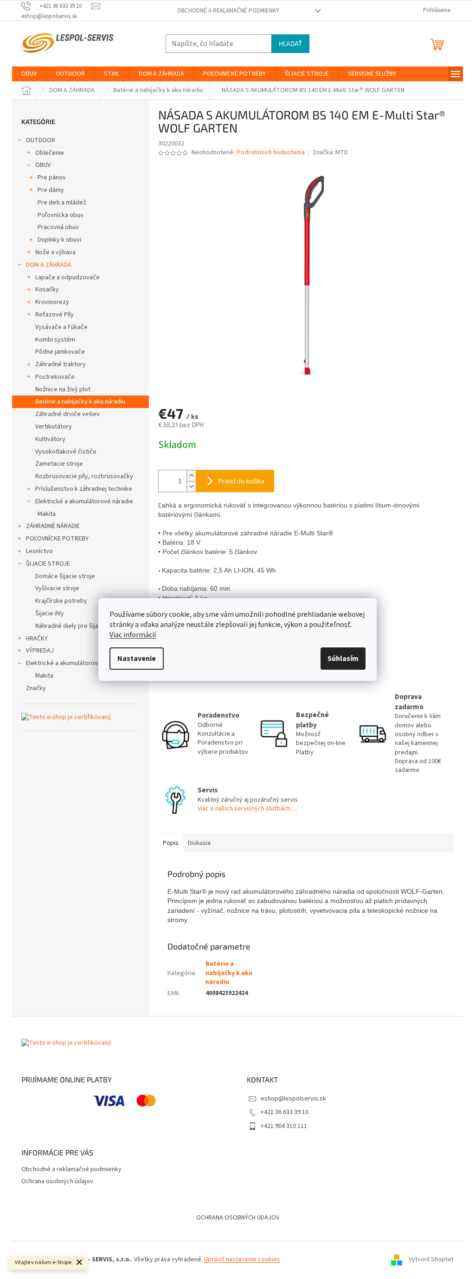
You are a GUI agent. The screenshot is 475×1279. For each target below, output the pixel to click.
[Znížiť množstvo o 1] (191, 486)
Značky (36, 688)
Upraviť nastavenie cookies (242, 1259)
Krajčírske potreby (61, 601)
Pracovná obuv (58, 227)
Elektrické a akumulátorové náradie (84, 501)
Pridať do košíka (241, 481)
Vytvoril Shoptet (431, 1259)
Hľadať (290, 43)
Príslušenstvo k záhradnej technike (83, 489)
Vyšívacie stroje (57, 588)
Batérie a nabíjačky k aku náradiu (80, 401)
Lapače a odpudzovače (67, 277)
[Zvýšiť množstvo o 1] (191, 475)
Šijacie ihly (49, 613)
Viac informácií (132, 635)
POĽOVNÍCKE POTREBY (57, 538)
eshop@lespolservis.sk (293, 1098)
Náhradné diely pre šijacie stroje (80, 626)
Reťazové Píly (54, 314)
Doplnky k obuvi (59, 239)
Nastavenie (136, 658)
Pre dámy (51, 190)
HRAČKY (37, 638)
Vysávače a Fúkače (61, 327)
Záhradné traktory (60, 364)
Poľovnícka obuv (60, 215)
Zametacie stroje (59, 463)
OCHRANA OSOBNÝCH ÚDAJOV (237, 1217)
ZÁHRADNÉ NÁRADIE (53, 526)
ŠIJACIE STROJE (48, 563)
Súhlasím (343, 658)
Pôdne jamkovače (60, 351)
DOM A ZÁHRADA (48, 265)
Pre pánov (52, 177)
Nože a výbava (55, 252)
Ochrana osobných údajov (57, 1181)
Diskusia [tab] (199, 843)
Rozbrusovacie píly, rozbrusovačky (84, 476)
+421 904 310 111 (284, 1126)
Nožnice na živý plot (62, 389)
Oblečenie (49, 153)
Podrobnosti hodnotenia (271, 152)
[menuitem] (29, 73)
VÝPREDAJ (40, 650)
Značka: (330, 152)
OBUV (43, 165)
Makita (47, 514)
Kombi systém (55, 339)
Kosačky (47, 289)
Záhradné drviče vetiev (67, 414)
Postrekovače (55, 377)
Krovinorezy (52, 302)
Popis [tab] (171, 843)
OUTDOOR (40, 140)
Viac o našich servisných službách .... (247, 808)
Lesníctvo (39, 551)
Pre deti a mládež (62, 202)
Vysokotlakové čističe (65, 451)
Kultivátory (50, 439)
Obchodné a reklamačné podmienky (228, 11)
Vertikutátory (53, 426)
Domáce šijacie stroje (65, 576)
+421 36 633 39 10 (284, 1112)
